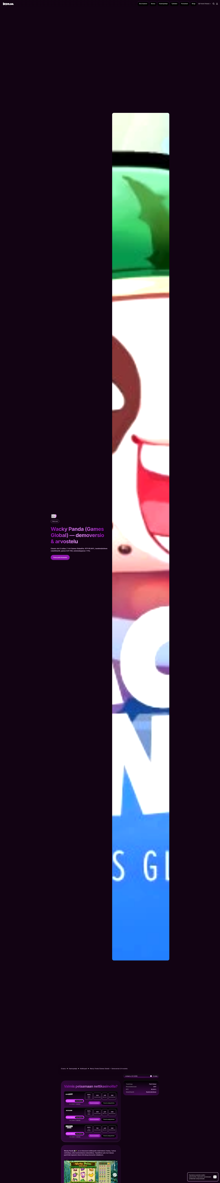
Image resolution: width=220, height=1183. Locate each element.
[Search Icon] (213, 3)
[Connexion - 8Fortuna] (217, 3)
